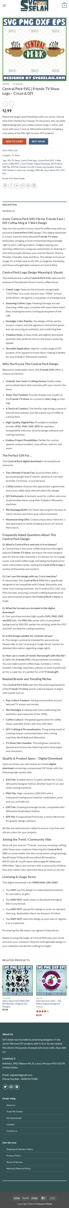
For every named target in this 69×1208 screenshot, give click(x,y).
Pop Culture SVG (52, 170)
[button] (4, 5)
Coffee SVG (14, 163)
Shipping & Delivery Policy (19, 1149)
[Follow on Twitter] (5, 1087)
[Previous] (2, 993)
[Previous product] (11, 103)
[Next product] (5, 103)
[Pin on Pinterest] (28, 185)
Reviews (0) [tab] (8, 211)
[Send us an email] (11, 1087)
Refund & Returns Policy (18, 1168)
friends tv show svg (16, 170)
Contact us (11, 1131)
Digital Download (42, 163)
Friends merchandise (44, 167)
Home (5, 84)
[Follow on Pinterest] (17, 1087)
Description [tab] (9, 204)
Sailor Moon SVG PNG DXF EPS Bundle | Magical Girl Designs (16, 1004)
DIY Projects (56, 163)
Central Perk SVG (46, 160)
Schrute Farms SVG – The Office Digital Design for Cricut (48, 1004)
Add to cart (14, 141)
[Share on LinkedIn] (34, 185)
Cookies (10, 1124)
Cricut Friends (26, 163)
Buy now (38, 141)
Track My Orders (14, 1111)
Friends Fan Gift (26, 167)
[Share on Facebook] (11, 185)
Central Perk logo (29, 160)
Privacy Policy (13, 1155)
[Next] (66, 993)
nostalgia (30, 170)
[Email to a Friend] (22, 185)
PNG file (39, 170)
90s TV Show (14, 160)
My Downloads (14, 1118)
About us (10, 1105)
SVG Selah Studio (17, 178)
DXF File (6, 167)
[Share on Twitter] (17, 185)
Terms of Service (14, 1162)
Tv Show (17, 84)
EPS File (14, 167)
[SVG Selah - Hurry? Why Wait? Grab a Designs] (34, 5)
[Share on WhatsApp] (5, 185)
